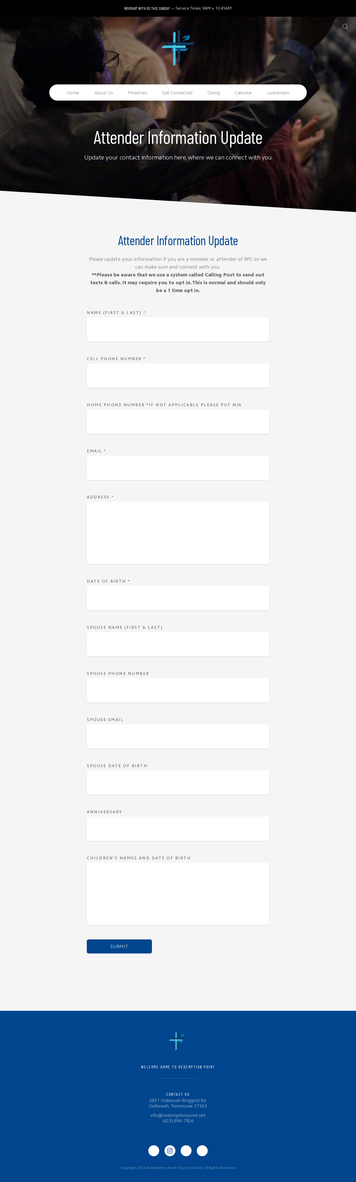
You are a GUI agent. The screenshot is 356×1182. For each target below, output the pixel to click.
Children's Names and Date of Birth (140, 857)
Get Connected (177, 93)
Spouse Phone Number (118, 673)
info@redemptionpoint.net (178, 1115)
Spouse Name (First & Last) (125, 627)
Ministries (137, 93)
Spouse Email (105, 719)
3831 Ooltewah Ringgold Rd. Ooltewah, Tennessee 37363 (178, 1103)
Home (73, 93)
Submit (119, 946)
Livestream (278, 93)
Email (96, 450)
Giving (213, 93)
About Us (103, 93)
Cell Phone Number (116, 358)
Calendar (243, 93)
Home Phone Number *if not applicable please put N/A (164, 404)
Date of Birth (109, 581)
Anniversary (104, 811)
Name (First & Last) (116, 312)
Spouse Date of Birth (117, 765)
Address (100, 497)
